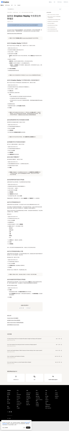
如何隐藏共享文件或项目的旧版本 (53, 21)
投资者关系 (56, 396)
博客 (46, 392)
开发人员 (46, 399)
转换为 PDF (28, 404)
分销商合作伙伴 (47, 404)
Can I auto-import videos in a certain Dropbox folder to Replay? (19, 362)
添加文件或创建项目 (19, 29)
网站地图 (37, 404)
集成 (8, 396)
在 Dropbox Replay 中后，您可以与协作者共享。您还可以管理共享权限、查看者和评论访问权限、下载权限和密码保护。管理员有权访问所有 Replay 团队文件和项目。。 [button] (24, 31)
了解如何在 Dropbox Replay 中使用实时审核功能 (27, 114)
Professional (19, 394)
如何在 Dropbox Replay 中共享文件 (53, 14)
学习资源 (37, 405)
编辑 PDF (27, 401)
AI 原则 (37, 402)
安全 (8, 401)
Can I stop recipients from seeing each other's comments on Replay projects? (22, 344)
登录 (9, 47)
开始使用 (18, 5)
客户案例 (46, 396)
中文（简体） (9, 418)
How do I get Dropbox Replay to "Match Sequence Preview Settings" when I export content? (24, 350)
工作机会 (56, 394)
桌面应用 (8, 392)
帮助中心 (2, 5)
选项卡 (33, 55)
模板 (8, 406)
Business (18, 396)
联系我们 (37, 394)
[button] (8, 9)
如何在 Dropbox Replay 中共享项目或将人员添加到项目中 (54, 17)
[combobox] (34, 9)
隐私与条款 (37, 396)
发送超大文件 (28, 392)
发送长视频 (28, 394)
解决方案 (8, 399)
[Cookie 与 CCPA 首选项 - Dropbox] (16, 425)
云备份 (27, 399)
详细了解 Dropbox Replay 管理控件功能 (14, 33)
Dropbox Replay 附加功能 (27, 38)
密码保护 (24, 173)
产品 (15, 5)
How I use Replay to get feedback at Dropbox (15, 356)
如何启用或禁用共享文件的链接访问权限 (54, 19)
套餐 (17, 406)
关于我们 (56, 392)
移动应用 (8, 394)
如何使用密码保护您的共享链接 (52, 25)
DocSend (18, 401)
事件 (46, 394)
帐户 (12, 5)
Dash (18, 399)
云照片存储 (28, 396)
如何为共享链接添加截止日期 (52, 29)
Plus (17, 392)
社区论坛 (46, 401)
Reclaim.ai (18, 404)
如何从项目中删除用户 (51, 23)
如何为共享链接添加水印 (51, 27)
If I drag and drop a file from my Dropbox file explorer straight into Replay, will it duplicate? (24, 338)
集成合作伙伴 (47, 406)
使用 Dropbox (7, 5)
